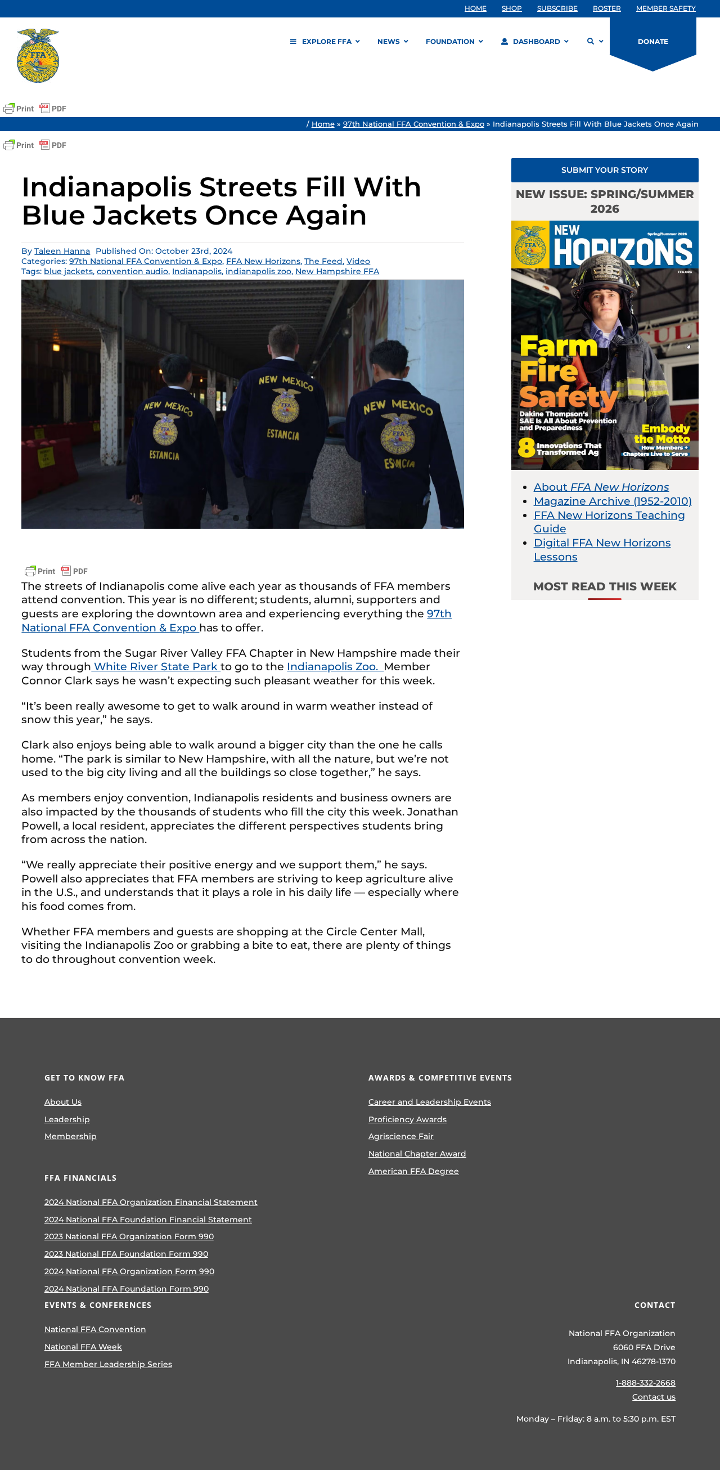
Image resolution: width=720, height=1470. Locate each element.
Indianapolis (197, 271)
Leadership (67, 1119)
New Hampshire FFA (337, 271)
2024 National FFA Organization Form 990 (129, 1271)
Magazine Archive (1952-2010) (613, 501)
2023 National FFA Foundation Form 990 (126, 1254)
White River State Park (155, 666)
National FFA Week (83, 1347)
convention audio (132, 271)
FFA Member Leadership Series (108, 1364)
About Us (63, 1102)
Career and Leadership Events (429, 1102)
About (601, 487)
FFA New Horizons (263, 261)
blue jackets (68, 271)
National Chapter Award (417, 1154)
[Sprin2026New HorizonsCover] (605, 225)
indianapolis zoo (258, 271)
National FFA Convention (95, 1329)
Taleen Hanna (62, 251)
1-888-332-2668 (646, 1383)
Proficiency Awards (407, 1119)
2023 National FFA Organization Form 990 (129, 1236)
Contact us (654, 1397)
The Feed (323, 261)
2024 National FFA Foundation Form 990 (126, 1289)
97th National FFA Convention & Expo (413, 123)
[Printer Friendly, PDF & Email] (35, 108)
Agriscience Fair (401, 1136)
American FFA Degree (413, 1171)
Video (358, 261)
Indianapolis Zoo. (335, 666)
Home (323, 123)
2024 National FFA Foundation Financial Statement (148, 1219)
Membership (70, 1136)
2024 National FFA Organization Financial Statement (151, 1202)
